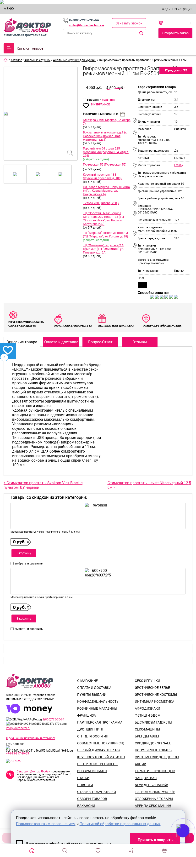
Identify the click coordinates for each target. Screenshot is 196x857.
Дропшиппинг (90, 729)
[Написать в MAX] (189, 840)
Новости (85, 785)
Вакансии (86, 806)
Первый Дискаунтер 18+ (98, 750)
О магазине (87, 681)
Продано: (176, 70)
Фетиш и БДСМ (147, 715)
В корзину (23, 553)
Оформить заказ (175, 33)
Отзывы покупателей (96, 792)
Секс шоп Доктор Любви (33, 771)
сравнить (108, 99)
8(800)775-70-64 (53, 719)
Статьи (83, 778)
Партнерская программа (99, 722)
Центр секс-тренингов (97, 764)
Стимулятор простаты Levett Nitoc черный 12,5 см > (149, 485)
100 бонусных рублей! (155, 792)
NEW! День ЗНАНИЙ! (151, 785)
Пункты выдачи (91, 694)
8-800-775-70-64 (84, 20)
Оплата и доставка (94, 688)
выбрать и (94, 99)
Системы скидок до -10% (157, 757)
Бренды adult (147, 736)
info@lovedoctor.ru (86, 25)
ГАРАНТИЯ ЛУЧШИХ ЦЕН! (155, 771)
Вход (164, 9)
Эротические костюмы (156, 694)
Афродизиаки (147, 708)
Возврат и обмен (92, 771)
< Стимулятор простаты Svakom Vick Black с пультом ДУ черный (43, 485)
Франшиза (86, 715)
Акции (140, 764)
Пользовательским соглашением (46, 824)
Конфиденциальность (98, 701)
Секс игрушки (147, 681)
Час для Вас (146, 778)
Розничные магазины (97, 708)
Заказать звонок (129, 23)
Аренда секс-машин (153, 806)
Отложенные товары (154, 799)
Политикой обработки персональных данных (120, 824)
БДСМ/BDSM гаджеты (153, 722)
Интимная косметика (154, 701)
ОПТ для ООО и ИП (92, 736)
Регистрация (182, 9)
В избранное (100, 104)
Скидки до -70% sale (153, 743)
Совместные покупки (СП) (100, 743)
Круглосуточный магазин (101, 757)
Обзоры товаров (92, 799)
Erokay (178, 165)
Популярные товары (153, 750)
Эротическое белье (152, 688)
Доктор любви (27, 25)
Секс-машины (147, 729)
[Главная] (6, 60)
